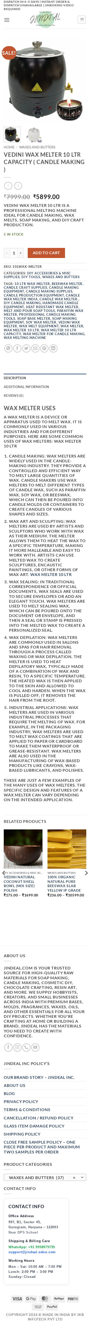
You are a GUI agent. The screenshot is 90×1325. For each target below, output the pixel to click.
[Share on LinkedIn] (53, 348)
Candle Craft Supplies (25, 287)
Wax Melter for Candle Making (53, 334)
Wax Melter (71, 326)
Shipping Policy (22, 1134)
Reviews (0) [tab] (14, 396)
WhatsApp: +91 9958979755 (31, 1247)
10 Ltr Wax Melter (32, 284)
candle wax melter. (59, 299)
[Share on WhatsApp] (8, 348)
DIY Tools (31, 277)
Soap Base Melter (33, 318)
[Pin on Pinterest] (44, 348)
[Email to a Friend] (35, 348)
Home (9, 147)
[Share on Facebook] (17, 348)
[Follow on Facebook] (8, 1047)
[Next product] (8, 186)
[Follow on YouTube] (35, 1047)
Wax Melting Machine (25, 338)
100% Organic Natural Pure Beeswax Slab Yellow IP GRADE (64, 883)
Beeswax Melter (67, 284)
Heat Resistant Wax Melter (52, 307)
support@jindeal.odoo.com (32, 1252)
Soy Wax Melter (41, 322)
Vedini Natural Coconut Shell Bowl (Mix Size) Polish (19, 883)
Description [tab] (15, 378)
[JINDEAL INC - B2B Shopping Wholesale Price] (45, 19)
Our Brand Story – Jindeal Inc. (39, 1077)
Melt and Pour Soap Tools (29, 311)
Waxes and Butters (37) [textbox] (42, 1177)
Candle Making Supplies (49, 291)
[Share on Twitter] (26, 348)
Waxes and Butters (37, 147)
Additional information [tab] (26, 387)
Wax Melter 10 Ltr (21, 330)
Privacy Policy (21, 1101)
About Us (14, 1085)
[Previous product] (18, 186)
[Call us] (26, 1047)
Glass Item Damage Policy (34, 1125)
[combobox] (45, 1177)
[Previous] (11, 80)
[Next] (78, 80)
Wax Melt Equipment (38, 326)
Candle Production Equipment (34, 295)
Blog (9, 1093)
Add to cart (46, 252)
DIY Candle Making (22, 303)
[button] (7, 20)
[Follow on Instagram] (17, 1047)
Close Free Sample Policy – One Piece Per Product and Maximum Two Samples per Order (42, 1147)
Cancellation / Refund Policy (38, 1117)
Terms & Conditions (27, 1109)
